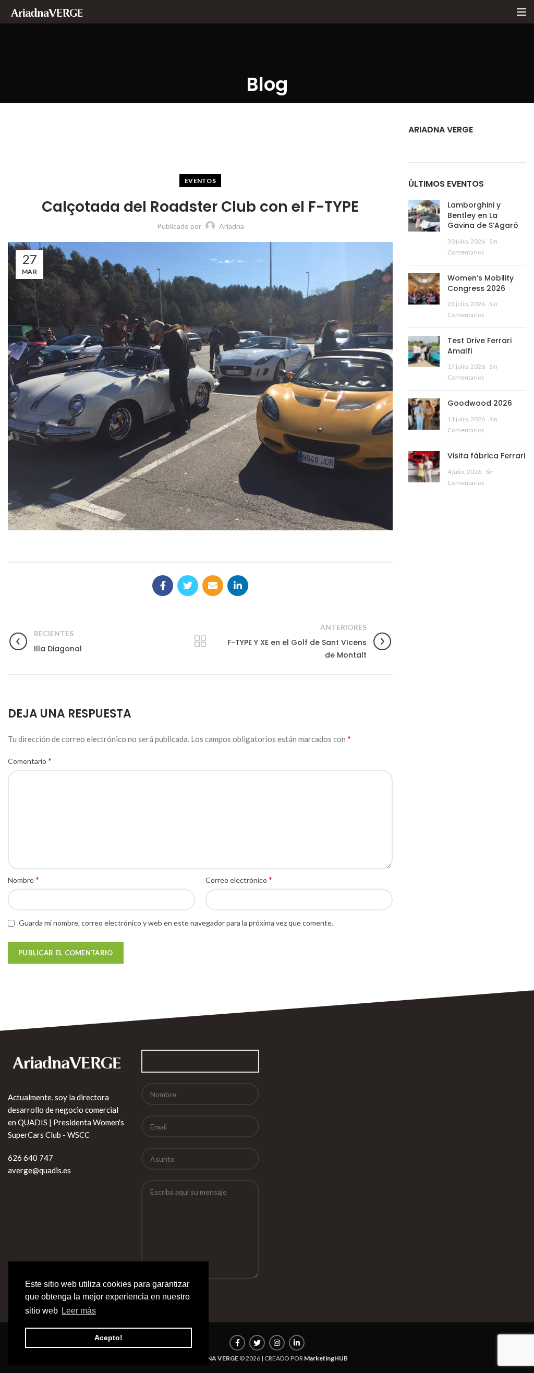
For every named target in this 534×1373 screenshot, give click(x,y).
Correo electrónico (238, 879)
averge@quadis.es (39, 1170)
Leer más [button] (79, 1310)
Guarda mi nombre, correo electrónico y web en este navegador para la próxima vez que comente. (176, 922)
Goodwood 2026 (479, 403)
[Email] (212, 585)
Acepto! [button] (108, 1337)
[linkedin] (237, 585)
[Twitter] (187, 585)
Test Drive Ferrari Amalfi (479, 345)
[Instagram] (277, 1343)
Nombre (23, 879)
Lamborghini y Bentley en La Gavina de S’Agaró (482, 215)
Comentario (30, 761)
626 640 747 (30, 1157)
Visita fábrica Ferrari (486, 456)
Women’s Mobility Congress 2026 (480, 283)
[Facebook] (162, 585)
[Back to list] (200, 641)
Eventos (200, 181)
